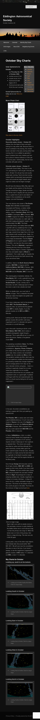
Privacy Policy (10, 716)
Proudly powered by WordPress (25, 716)
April (28, 76)
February (30, 72)
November (30, 89)
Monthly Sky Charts (25, 42)
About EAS (16, 46)
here (28, 488)
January (29, 69)
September (30, 85)
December (30, 91)
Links (4, 51)
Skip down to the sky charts (14, 135)
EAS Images (6, 46)
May (28, 78)
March (29, 74)
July (28, 80)
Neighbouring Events (28, 46)
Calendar (14, 42)
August (29, 83)
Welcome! (6, 42)
